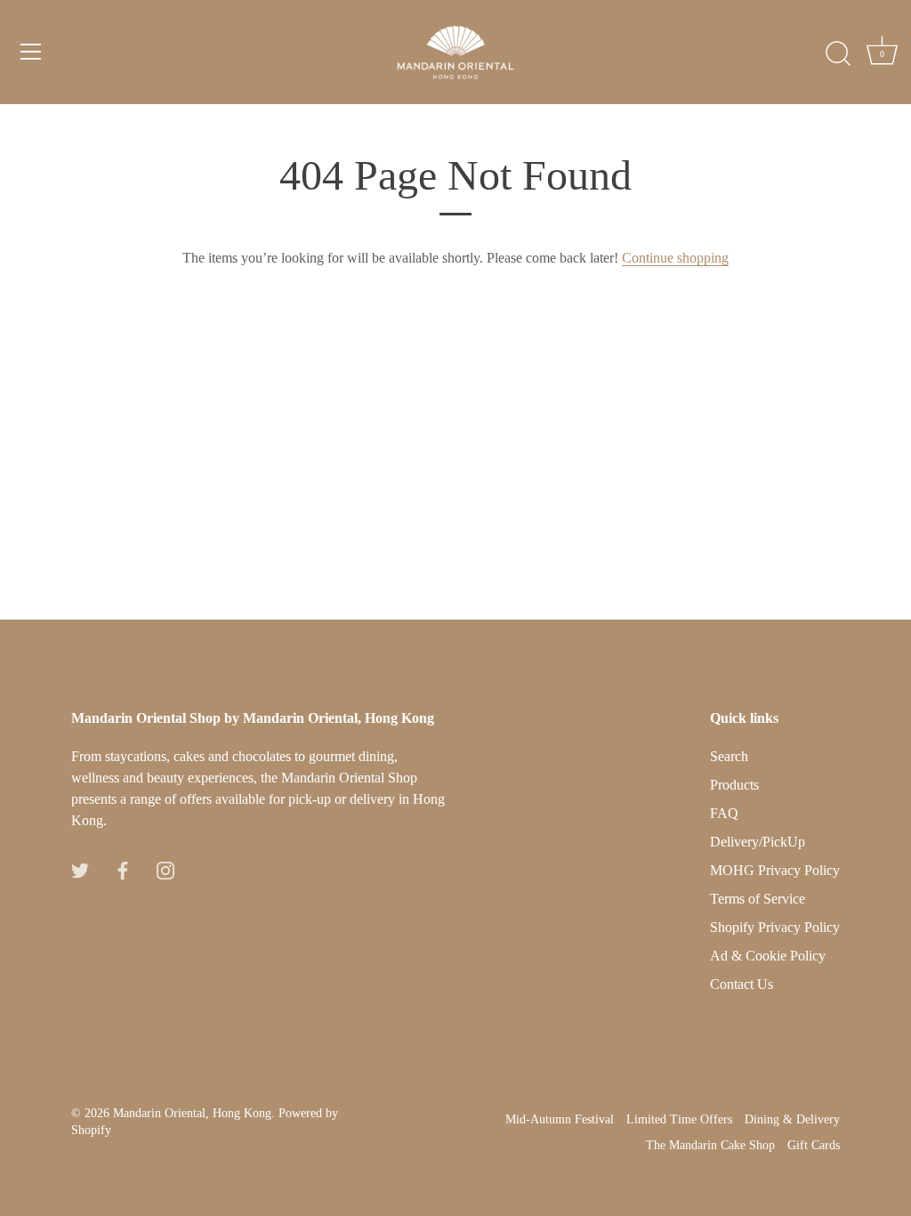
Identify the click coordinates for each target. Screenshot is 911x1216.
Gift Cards (813, 1145)
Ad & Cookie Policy (768, 955)
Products (734, 784)
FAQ (724, 813)
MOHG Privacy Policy (775, 870)
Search (729, 756)
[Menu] (31, 51)
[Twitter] (80, 868)
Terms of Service (757, 898)
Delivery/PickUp (757, 841)
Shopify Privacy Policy (775, 927)
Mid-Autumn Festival (559, 1119)
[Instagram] (165, 868)
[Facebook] (123, 868)
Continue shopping (675, 257)
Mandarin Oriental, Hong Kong (192, 1113)
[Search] (838, 54)
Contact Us (741, 984)
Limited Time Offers (679, 1119)
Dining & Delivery (792, 1119)
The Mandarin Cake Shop (710, 1145)
